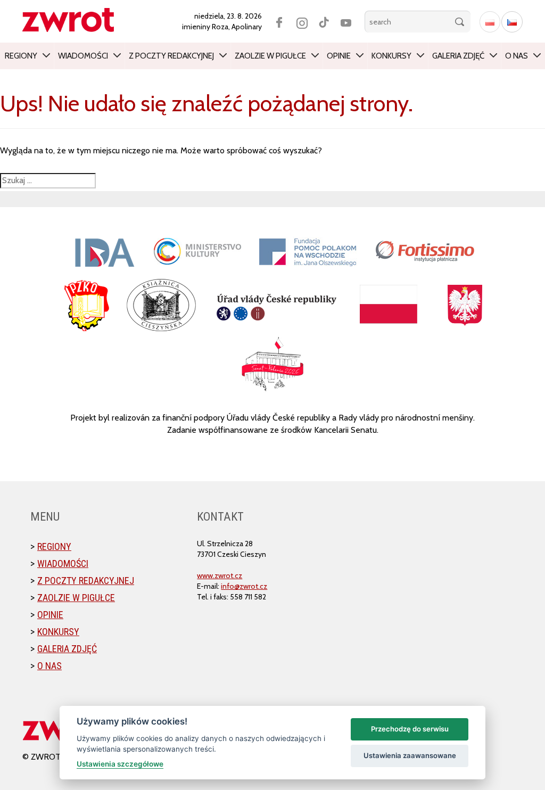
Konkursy (391, 56)
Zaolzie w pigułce (270, 56)
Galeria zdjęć (458, 56)
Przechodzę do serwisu (410, 729)
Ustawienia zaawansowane (410, 755)
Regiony (21, 56)
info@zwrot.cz (244, 586)
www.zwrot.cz (219, 575)
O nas (516, 56)
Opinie (339, 56)
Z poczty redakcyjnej (171, 56)
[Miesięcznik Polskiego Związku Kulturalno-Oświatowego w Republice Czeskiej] (73, 20)
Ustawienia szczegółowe (120, 764)
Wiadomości (83, 56)
